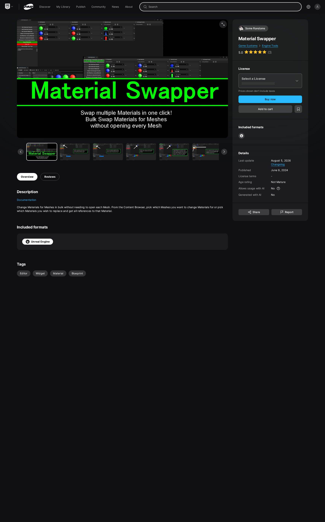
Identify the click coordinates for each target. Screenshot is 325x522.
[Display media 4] (174, 151)
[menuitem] (44, 7)
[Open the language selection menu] (308, 7)
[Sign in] (317, 7)
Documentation (26, 199)
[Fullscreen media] (223, 24)
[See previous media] (21, 152)
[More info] (278, 188)
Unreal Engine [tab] (40, 241)
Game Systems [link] (247, 45)
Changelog (278, 164)
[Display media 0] (42, 151)
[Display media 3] (141, 151)
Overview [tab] (27, 176)
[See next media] (224, 152)
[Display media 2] (108, 151)
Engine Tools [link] (270, 45)
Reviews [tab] (49, 176)
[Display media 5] (207, 151)
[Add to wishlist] (298, 109)
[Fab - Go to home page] (28, 7)
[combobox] (223, 7)
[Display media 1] (75, 151)
